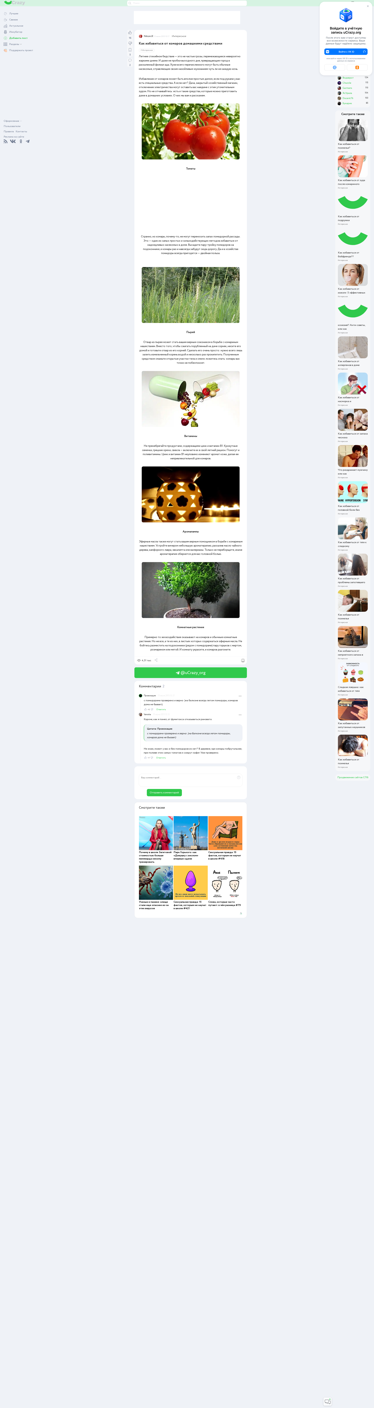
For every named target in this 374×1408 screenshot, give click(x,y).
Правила (9, 131)
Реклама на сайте (14, 137)
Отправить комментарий (164, 793)
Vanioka (147, 714)
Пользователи (12, 126)
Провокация (150, 695)
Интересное (179, 36)
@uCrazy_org (193, 673)
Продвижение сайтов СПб (352, 777)
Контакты (21, 131)
